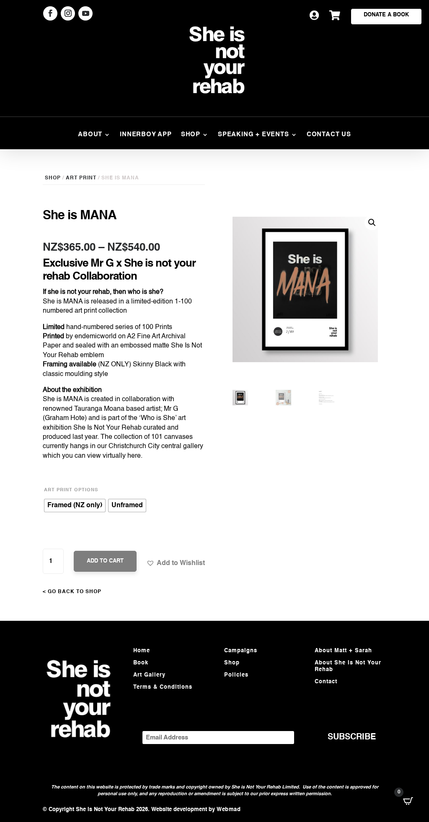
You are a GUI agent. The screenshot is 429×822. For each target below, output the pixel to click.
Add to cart (105, 561)
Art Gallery (149, 675)
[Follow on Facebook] (50, 13)
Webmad (228, 809)
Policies (236, 675)
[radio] (74, 505)
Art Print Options (71, 490)
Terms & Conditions (162, 687)
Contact (326, 682)
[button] (175, 563)
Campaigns (240, 650)
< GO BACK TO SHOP (72, 591)
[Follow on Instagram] (68, 13)
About (90, 134)
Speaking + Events (253, 134)
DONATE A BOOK (386, 15)
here (134, 456)
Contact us (329, 134)
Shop (190, 134)
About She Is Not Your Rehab (348, 666)
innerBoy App (146, 134)
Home (141, 650)
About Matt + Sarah (343, 650)
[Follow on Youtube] (85, 13)
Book (140, 663)
